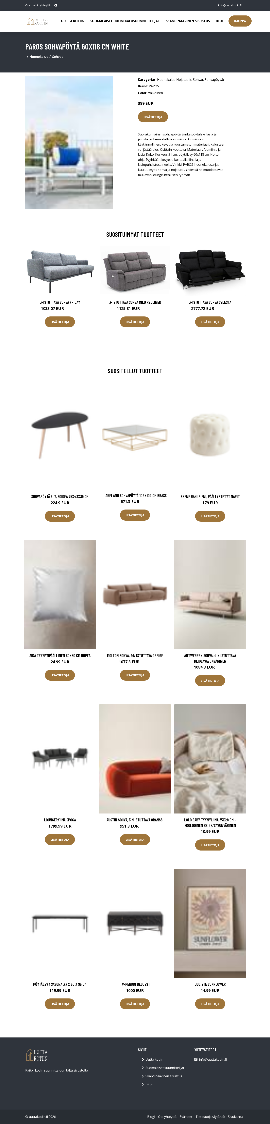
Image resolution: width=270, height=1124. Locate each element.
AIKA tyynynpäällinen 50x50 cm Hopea (60, 655)
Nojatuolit (183, 79)
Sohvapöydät (214, 79)
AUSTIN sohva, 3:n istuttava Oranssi (135, 819)
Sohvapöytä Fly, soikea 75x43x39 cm (60, 496)
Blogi (221, 21)
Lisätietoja (153, 117)
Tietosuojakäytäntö (210, 1116)
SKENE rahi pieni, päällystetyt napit (210, 496)
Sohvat (57, 56)
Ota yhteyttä (167, 1116)
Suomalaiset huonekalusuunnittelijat (125, 21)
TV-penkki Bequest (135, 984)
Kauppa (240, 21)
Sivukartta (235, 1116)
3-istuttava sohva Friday (60, 302)
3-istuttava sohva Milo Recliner (135, 302)
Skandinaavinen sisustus (188, 21)
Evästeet (186, 1116)
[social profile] (56, 5)
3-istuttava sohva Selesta (210, 302)
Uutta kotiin (72, 21)
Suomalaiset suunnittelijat (164, 1068)
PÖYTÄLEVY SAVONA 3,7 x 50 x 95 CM (60, 984)
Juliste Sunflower (210, 984)
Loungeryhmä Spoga (60, 819)
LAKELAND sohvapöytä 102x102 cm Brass (135, 495)
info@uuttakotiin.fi (230, 5)
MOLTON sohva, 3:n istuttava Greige (135, 655)
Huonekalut (39, 56)
